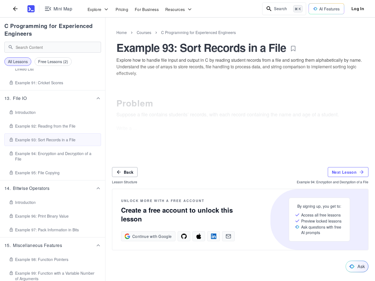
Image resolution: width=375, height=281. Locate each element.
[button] (52, 98)
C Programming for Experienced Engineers (48, 29)
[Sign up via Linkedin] (213, 236)
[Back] (15, 8)
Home (121, 32)
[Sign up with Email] (228, 236)
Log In (357, 8)
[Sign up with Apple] (198, 236)
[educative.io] (31, 8)
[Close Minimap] (105, 38)
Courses (144, 32)
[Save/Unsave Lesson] (293, 48)
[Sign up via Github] (184, 236)
